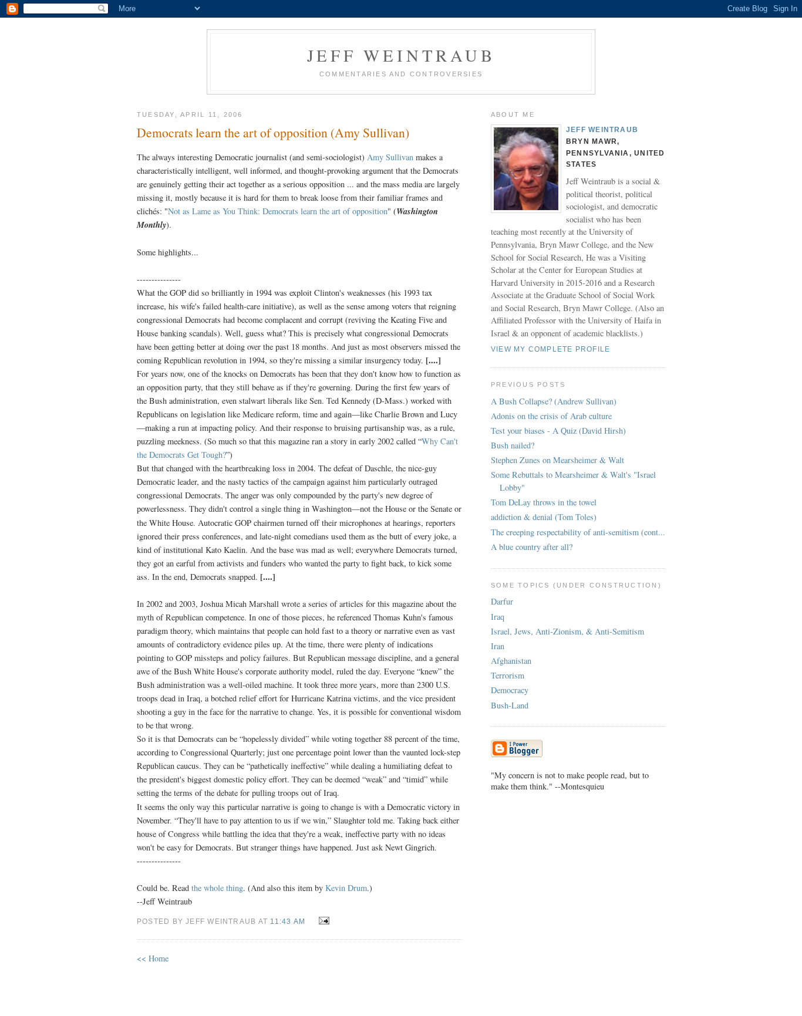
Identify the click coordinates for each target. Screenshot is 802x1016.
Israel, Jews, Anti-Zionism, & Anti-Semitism (567, 631)
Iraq (497, 616)
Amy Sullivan (391, 157)
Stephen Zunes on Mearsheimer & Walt (557, 459)
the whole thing (217, 887)
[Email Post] (321, 920)
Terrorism (507, 675)
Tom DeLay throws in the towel (544, 502)
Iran (497, 646)
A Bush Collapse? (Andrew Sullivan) (553, 401)
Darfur (502, 601)
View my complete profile (550, 349)
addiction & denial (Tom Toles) (544, 516)
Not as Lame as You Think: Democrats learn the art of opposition (277, 211)
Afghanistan (511, 660)
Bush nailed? (512, 445)
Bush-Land (509, 705)
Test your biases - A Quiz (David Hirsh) (558, 430)
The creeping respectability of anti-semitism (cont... (578, 532)
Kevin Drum (346, 887)
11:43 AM (287, 921)
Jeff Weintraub (401, 55)
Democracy (509, 690)
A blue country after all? (531, 546)
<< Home (153, 958)
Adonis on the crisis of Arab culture (551, 415)
